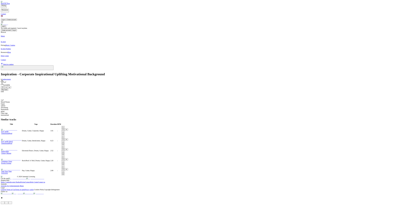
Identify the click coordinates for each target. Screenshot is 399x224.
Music (3, 3)
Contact (3, 14)
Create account (11, 19)
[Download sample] (9, 87)
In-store (7, 3)
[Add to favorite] (2, 87)
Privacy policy (29, 190)
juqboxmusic (6, 79)
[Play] (27, 67)
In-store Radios (15, 182)
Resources (5, 10)
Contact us (41, 182)
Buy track (4, 89)
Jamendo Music (19, 186)
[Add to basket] (63, 134)
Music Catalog (5, 182)
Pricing (4, 5)
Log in (3, 19)
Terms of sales (20, 190)
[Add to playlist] (6, 87)
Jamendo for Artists (7, 186)
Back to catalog (8, 64)
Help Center (34, 182)
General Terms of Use (8, 190)
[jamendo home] (4, 2)
